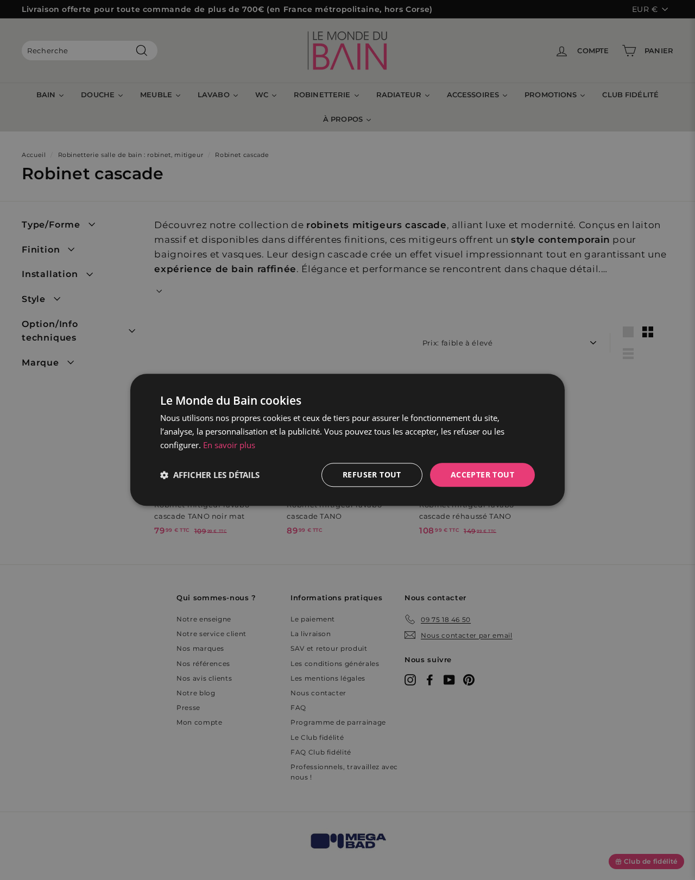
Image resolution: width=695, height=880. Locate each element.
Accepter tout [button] (482, 474)
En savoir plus (229, 444)
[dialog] (347, 440)
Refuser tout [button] (372, 474)
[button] (210, 475)
